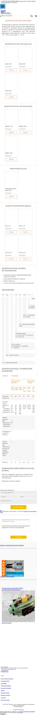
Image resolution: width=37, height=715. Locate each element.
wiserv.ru (22, 709)
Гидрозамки (3, 697)
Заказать (11, 70)
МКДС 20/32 (23, 126)
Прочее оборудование (5, 700)
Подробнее (8, 66)
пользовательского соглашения (28, 711)
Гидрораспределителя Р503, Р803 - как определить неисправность (12, 588)
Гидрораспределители (5, 681)
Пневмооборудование (5, 692)
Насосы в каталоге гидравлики (7, 678)
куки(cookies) (20, 712)
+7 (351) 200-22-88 (4, 670)
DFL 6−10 (22, 226)
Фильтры (3, 690)
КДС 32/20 (8, 90)
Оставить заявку (18, 507)
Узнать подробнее (6, 623)
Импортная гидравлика (5, 695)
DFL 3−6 (7, 226)
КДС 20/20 (22, 64)
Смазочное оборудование (6, 688)
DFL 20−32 (22, 252)
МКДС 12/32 (9, 126)
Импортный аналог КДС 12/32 (10, 189)
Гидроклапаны (4, 683)
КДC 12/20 (8, 64)
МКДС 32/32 (9, 153)
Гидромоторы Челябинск (6, 685)
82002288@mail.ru (4, 671)
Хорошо (3, 714)
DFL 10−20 (8, 252)
